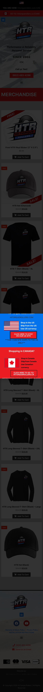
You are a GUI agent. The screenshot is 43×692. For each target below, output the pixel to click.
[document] (21, 346)
